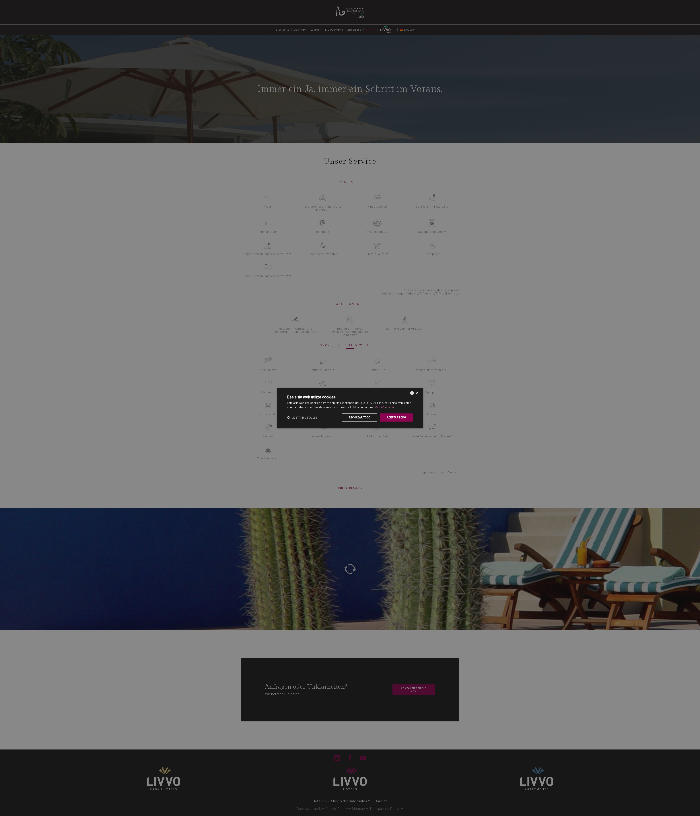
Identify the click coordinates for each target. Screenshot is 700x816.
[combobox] (412, 393)
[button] (302, 417)
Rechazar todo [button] (359, 417)
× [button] (417, 392)
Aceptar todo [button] (396, 417)
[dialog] (350, 408)
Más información (385, 407)
